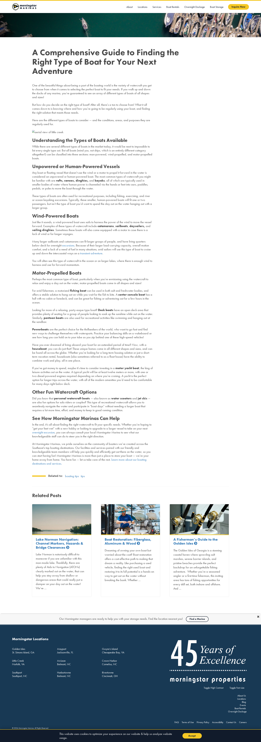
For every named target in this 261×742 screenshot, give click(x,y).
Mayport (61, 649)
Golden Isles (18, 649)
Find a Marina (197, 619)
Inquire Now (238, 6)
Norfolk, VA (18, 664)
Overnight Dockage (194, 7)
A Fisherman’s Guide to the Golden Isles (195, 541)
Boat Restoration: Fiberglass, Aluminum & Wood (128, 541)
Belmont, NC (64, 664)
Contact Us (231, 722)
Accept (192, 735)
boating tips (72, 476)
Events (243, 705)
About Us (241, 695)
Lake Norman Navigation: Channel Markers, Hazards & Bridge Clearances (59, 543)
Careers (243, 722)
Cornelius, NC (109, 664)
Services (156, 7)
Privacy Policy (203, 722)
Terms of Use (188, 722)
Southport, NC (19, 676)
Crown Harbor (109, 660)
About (129, 7)
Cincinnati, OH (110, 676)
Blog (244, 702)
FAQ (176, 722)
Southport (17, 672)
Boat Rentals (172, 7)
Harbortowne (64, 672)
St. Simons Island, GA (23, 652)
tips (83, 476)
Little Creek (18, 660)
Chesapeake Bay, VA (113, 652)
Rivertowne (108, 672)
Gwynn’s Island (110, 649)
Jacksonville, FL (65, 652)
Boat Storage (217, 7)
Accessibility (217, 722)
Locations (142, 7)
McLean (61, 660)
